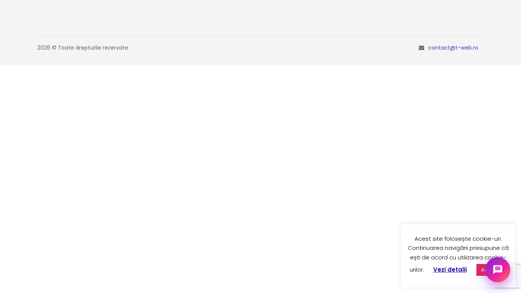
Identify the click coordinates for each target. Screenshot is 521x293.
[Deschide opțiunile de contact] (497, 269)
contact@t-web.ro (453, 48)
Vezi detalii (450, 270)
